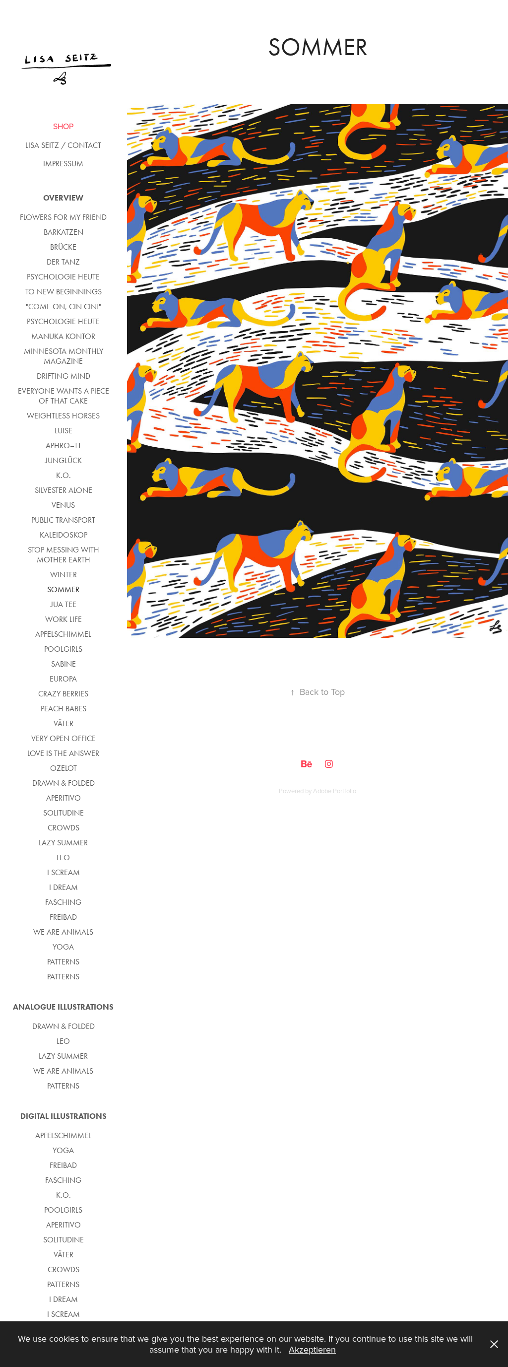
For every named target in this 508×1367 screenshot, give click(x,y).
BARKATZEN (63, 232)
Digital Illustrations (63, 1116)
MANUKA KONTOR (63, 336)
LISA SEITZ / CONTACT (63, 145)
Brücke (63, 247)
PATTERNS (63, 961)
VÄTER (63, 723)
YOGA (63, 947)
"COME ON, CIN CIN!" (63, 306)
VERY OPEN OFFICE (63, 738)
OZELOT (63, 768)
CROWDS (63, 827)
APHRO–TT (63, 445)
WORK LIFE (63, 619)
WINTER (63, 574)
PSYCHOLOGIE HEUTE (63, 276)
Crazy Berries (63, 693)
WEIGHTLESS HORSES (63, 415)
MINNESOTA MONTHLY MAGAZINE (63, 356)
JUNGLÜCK (63, 460)
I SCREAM (63, 872)
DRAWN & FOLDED (63, 783)
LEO (63, 857)
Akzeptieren (312, 1349)
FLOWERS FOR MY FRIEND (63, 217)
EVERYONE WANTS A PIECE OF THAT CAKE (63, 396)
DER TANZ (63, 262)
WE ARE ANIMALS (63, 932)
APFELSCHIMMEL (63, 634)
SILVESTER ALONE (63, 490)
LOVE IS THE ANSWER (63, 753)
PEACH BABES (63, 708)
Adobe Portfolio (334, 790)
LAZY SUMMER (63, 842)
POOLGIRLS (63, 649)
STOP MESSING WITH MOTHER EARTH (63, 554)
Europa (63, 679)
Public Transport (63, 520)
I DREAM (63, 887)
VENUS (63, 505)
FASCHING (63, 902)
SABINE (63, 664)
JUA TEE (63, 604)
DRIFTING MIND (63, 376)
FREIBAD (63, 917)
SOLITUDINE (63, 813)
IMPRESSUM (63, 163)
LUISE (63, 430)
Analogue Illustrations (63, 1007)
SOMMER (63, 589)
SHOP (63, 126)
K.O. (63, 475)
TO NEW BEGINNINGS (63, 291)
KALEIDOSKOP (63, 535)
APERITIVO (63, 798)
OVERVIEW (63, 198)
